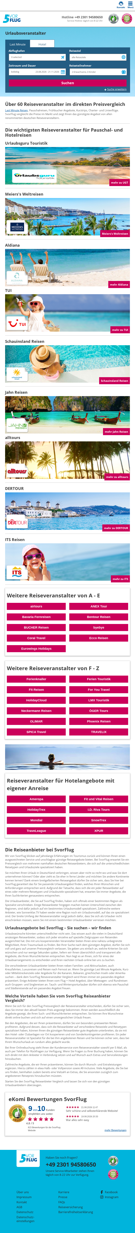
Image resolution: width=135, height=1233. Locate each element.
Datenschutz (25, 1212)
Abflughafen (17, 50)
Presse (62, 1197)
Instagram (111, 1197)
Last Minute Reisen (16, 110)
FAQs (61, 1202)
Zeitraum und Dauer (22, 65)
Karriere (63, 1192)
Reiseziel (75, 50)
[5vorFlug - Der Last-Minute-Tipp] (11, 18)
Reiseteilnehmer (80, 65)
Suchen (67, 83)
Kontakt (22, 1202)
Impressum (24, 1197)
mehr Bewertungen (115, 1130)
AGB (19, 1207)
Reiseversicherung (70, 1207)
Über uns (23, 1192)
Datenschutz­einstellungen (25, 1219)
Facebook (111, 1192)
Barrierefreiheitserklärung (71, 1212)
